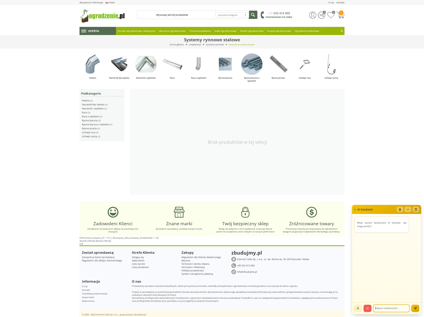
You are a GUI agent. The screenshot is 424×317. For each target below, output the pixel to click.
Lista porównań (140, 267)
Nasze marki (88, 297)
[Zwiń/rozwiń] (408, 209)
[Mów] (358, 308)
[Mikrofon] (400, 209)
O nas (85, 286)
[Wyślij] (415, 308)
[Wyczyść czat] (416, 209)
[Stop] (367, 308)
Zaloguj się (138, 257)
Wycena (186, 260)
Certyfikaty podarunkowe (94, 293)
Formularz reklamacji (193, 267)
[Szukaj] (253, 15)
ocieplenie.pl (195, 44)
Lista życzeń (138, 263)
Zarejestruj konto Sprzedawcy (98, 257)
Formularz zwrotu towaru (196, 263)
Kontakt (86, 289)
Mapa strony (88, 300)
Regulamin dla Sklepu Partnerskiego (102, 260)
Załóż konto (138, 260)
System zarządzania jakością (197, 273)
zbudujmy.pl (140, 314)
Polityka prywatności (193, 270)
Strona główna (177, 44)
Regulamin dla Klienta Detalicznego (201, 257)
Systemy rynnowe (215, 44)
